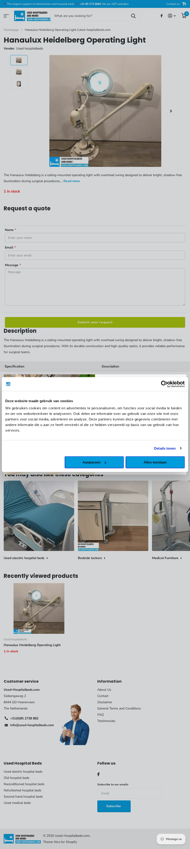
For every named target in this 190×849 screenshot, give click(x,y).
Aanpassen (91, 462)
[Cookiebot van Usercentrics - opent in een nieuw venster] (164, 383)
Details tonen (165, 448)
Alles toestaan (155, 462)
